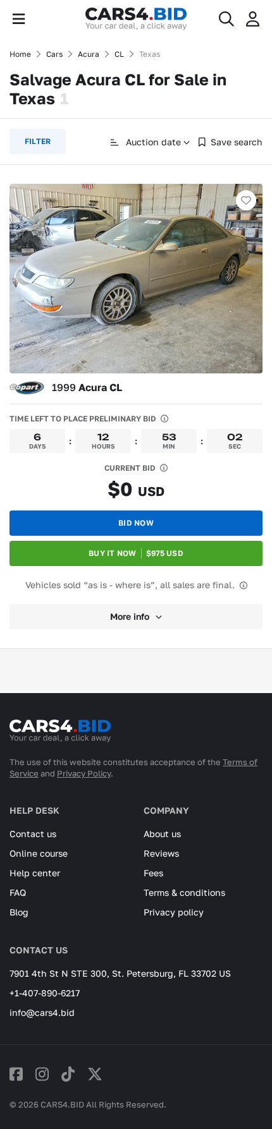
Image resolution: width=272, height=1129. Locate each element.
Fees (153, 872)
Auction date (152, 141)
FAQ (17, 892)
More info (129, 616)
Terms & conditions (184, 892)
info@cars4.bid (42, 1012)
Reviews (161, 853)
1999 (87, 387)
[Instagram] (42, 1074)
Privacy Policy (84, 773)
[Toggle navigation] (18, 19)
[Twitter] (94, 1074)
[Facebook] (16, 1074)
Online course (38, 853)
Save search (237, 141)
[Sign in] (253, 19)
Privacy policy (174, 912)
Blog (18, 912)
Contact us (32, 833)
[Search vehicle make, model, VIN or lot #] (226, 19)
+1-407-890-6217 (44, 992)
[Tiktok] (68, 1074)
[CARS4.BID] (60, 736)
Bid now (136, 523)
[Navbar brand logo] (136, 19)
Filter (38, 141)
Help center (34, 872)
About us (162, 833)
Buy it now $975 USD (136, 553)
